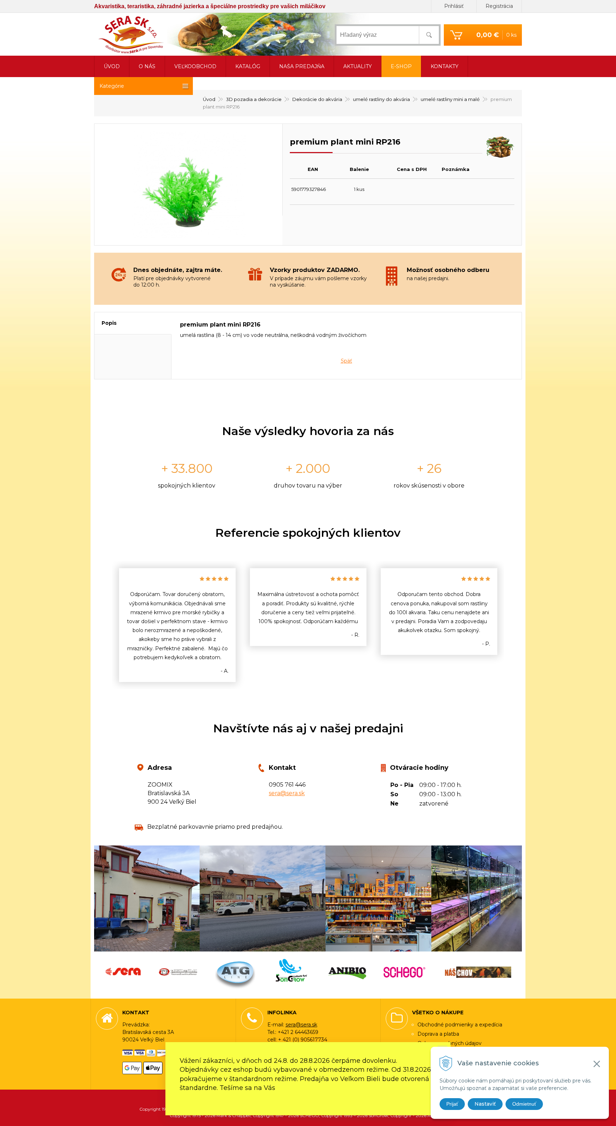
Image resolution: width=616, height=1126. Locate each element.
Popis (109, 323)
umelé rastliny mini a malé (450, 99)
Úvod (209, 99)
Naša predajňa (301, 66)
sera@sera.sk (287, 793)
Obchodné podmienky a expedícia (459, 1024)
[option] (177, 625)
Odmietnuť (524, 1104)
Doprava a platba (438, 1034)
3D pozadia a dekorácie (254, 99)
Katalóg (247, 66)
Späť (346, 361)
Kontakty (444, 66)
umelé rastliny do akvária (381, 99)
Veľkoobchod (195, 66)
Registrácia (499, 6)
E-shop (401, 66)
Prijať (452, 1104)
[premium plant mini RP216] (188, 184)
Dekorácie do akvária (317, 99)
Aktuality (357, 66)
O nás (147, 66)
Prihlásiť (454, 6)
